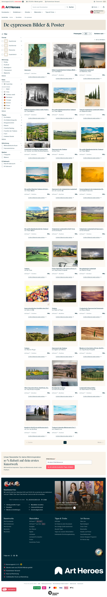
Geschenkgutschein (37, 510)
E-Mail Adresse (50, 459)
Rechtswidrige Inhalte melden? (61, 583)
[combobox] (48, 7)
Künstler (27, 12)
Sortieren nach (98, 33)
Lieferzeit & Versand (37, 507)
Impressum (80, 583)
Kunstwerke (5, 12)
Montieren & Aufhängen (13, 510)
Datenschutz (73, 583)
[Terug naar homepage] (11, 7)
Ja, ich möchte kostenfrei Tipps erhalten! (60, 467)
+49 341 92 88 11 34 (34, 500)
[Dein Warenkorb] (103, 7)
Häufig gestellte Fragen (13, 505)
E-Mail (98, 12)
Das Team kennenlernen (64, 508)
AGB (39, 583)
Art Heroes (84, 518)
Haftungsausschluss (46, 583)
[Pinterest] (14, 556)
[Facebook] (17, 556)
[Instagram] (11, 556)
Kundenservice (98, 11)
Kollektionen (17, 12)
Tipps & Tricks (49, 12)
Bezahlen (9, 507)
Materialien (37, 12)
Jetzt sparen (9, 589)
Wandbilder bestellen (37, 505)
